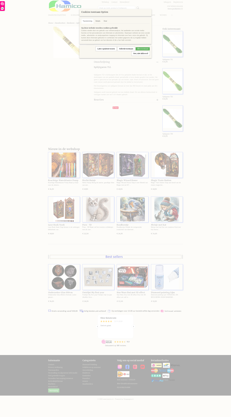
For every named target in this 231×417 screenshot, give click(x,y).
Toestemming (87, 21)
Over (105, 21)
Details (98, 21)
